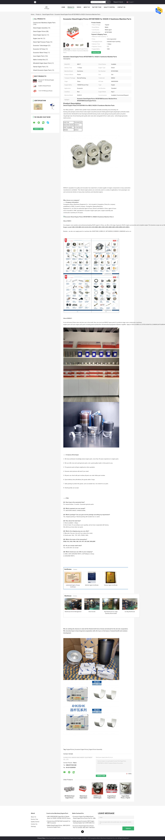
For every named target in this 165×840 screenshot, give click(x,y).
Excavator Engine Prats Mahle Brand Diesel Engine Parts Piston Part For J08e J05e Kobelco (84, 817)
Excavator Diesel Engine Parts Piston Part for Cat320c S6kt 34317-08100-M (84, 826)
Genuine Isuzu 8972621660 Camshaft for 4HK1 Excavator (58, 822)
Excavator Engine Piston (81, 749)
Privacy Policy (41, 838)
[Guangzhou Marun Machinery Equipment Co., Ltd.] (46, 7)
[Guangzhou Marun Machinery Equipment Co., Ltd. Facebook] (35, 2)
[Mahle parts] (73, 32)
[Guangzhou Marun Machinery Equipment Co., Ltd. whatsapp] (40, 122)
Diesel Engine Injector (39, 35)
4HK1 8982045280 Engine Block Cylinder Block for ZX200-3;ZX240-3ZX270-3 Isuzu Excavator (58, 817)
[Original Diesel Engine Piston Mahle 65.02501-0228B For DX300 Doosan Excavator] (111, 788)
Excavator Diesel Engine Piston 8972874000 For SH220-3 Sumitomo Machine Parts (75, 50)
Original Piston (70, 749)
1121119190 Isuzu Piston (45, 90)
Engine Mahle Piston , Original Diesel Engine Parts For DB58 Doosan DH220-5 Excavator (125, 797)
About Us (87, 7)
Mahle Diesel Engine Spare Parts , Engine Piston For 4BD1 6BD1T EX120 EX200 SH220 (83, 797)
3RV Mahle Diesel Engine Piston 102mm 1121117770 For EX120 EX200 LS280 (69, 797)
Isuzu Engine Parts (38, 56)
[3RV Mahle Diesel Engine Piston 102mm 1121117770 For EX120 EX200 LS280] (69, 788)
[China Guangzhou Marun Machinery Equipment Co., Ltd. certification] (38, 107)
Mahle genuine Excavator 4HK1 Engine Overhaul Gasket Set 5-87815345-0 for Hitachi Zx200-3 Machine (84, 822)
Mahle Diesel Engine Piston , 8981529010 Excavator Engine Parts (58, 826)
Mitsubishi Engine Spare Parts (42, 63)
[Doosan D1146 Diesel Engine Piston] (34, 81)
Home (63, 7)
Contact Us (121, 7)
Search (108, 2)
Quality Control (109, 7)
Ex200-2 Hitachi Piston (44, 86)
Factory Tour (96, 7)
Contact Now (96, 52)
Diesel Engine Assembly (40, 28)
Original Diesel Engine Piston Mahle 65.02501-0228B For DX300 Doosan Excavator (111, 797)
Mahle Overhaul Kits (39, 59)
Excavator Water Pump (40, 52)
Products (71, 7)
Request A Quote (118, 2)
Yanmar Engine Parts (39, 67)
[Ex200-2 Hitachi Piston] (34, 86)
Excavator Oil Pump (39, 49)
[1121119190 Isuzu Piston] (34, 91)
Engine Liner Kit (37, 38)
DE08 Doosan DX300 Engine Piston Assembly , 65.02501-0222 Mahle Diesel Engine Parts (97, 797)
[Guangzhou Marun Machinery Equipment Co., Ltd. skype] (49, 122)
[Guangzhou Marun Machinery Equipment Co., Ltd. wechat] (44, 122)
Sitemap (33, 826)
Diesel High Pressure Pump (41, 42)
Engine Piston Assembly (95, 749)
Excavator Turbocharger (40, 45)
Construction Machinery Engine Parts (44, 22)
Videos (79, 7)
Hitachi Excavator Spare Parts (42, 70)
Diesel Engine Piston (48, 14)
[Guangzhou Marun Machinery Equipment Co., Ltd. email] (35, 122)
